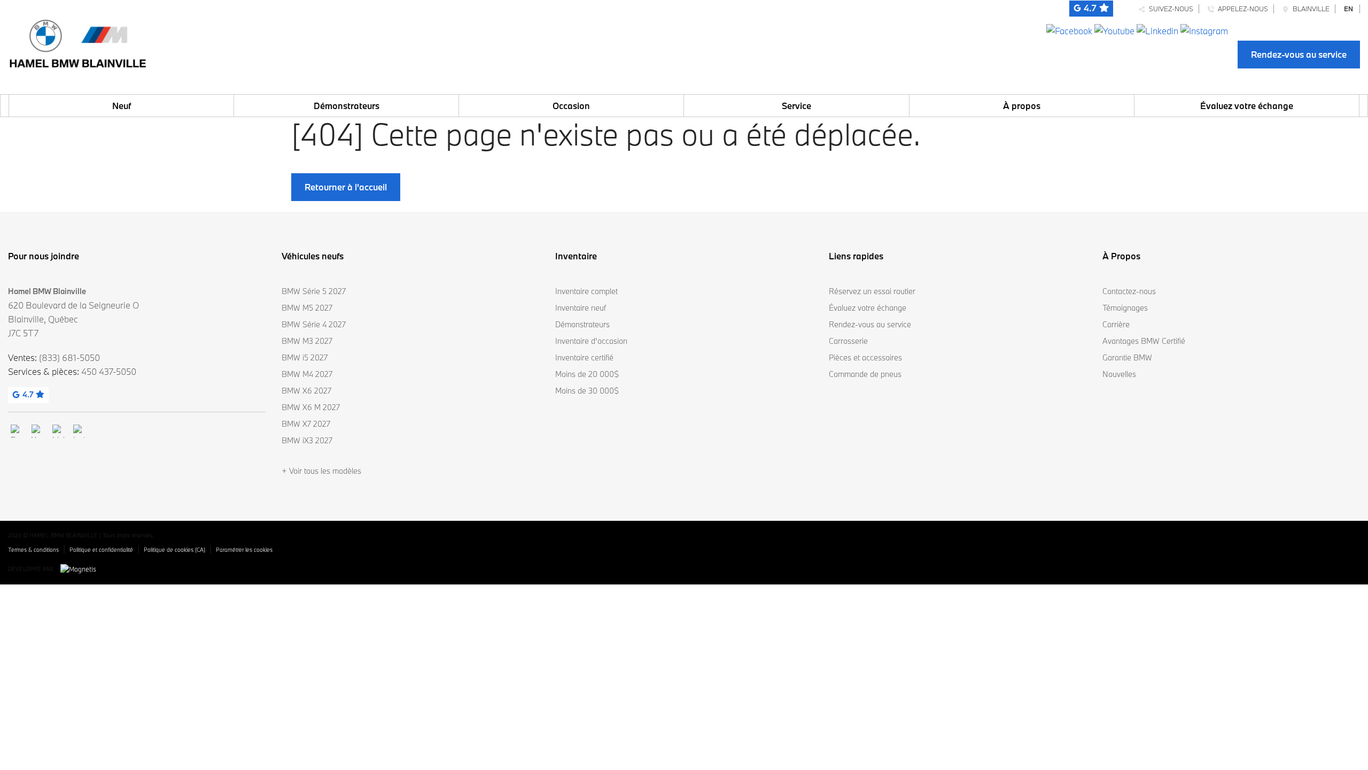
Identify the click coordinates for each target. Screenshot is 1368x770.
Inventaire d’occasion (591, 341)
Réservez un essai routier (872, 291)
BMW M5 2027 (307, 308)
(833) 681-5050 (69, 357)
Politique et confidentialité (101, 549)
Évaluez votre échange (1246, 105)
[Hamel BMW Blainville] (77, 40)
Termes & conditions (33, 549)
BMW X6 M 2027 (311, 407)
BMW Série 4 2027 (314, 324)
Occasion (571, 105)
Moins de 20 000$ (587, 374)
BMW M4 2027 (307, 374)
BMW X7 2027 (306, 424)
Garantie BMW (1127, 357)
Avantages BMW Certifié (1143, 341)
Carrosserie (848, 341)
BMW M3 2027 (307, 341)
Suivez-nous (1169, 8)
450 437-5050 (108, 371)
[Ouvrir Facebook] (1069, 29)
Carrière (1116, 324)
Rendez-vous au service (1299, 54)
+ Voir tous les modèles (321, 471)
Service (796, 105)
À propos (1021, 105)
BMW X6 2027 (306, 391)
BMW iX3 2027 (307, 440)
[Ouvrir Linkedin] (1157, 29)
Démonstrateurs (346, 105)
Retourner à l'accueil (346, 186)
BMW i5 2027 (305, 357)
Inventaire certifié (584, 357)
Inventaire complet (586, 291)
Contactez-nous (1129, 291)
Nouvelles (1119, 374)
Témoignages (1125, 308)
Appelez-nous (1241, 8)
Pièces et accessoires (865, 357)
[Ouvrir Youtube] (1114, 29)
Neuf (121, 105)
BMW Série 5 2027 (314, 291)
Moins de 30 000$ (587, 391)
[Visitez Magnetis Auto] (81, 568)
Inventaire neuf (580, 308)
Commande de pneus (865, 374)
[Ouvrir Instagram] (1204, 29)
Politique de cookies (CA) (174, 549)
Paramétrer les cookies (244, 549)
